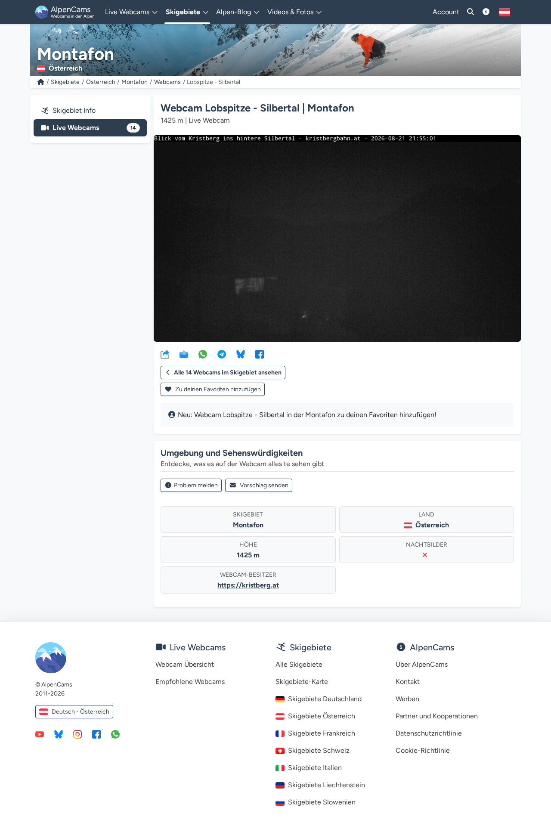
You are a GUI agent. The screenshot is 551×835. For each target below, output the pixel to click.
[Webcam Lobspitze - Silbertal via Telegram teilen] (221, 354)
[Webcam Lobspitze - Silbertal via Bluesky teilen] (240, 354)
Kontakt (408, 681)
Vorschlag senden (264, 485)
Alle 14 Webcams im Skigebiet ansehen (228, 372)
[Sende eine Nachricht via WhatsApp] (115, 734)
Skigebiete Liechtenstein (326, 785)
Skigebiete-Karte (302, 681)
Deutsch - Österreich (80, 711)
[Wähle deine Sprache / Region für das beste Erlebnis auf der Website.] (505, 12)
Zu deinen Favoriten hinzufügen (217, 389)
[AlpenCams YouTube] (39, 734)
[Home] (41, 82)
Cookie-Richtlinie (423, 750)
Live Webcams (94, 128)
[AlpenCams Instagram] (77, 734)
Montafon (134, 82)
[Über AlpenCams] (486, 12)
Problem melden (196, 485)
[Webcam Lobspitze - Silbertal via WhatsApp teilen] (202, 354)
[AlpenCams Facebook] (96, 734)
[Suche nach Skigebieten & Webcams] (470, 12)
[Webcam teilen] (165, 354)
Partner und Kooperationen (437, 716)
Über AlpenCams (422, 664)
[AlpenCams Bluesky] (58, 734)
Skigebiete (65, 82)
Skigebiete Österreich (321, 716)
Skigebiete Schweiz (319, 750)
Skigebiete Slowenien (322, 802)
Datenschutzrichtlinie (429, 733)
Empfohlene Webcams (190, 681)
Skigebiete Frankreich (321, 733)
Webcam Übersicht (184, 664)
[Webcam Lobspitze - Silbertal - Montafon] (337, 238)
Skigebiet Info (74, 110)
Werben (407, 699)
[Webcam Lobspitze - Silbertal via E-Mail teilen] (184, 354)
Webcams (167, 82)
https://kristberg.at (248, 585)
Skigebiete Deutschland (325, 699)
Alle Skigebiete (299, 664)
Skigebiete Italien (315, 768)
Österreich (100, 82)
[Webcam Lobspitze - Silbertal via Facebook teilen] (259, 354)
